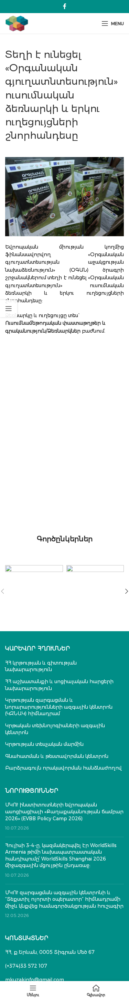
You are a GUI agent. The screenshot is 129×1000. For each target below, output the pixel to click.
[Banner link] (34, 579)
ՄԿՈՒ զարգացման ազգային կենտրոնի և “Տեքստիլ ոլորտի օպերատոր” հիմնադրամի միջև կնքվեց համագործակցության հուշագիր (64, 899)
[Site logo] (17, 23)
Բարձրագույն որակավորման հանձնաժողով (63, 768)
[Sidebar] (8, 308)
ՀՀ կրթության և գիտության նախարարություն (41, 666)
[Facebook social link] (64, 6)
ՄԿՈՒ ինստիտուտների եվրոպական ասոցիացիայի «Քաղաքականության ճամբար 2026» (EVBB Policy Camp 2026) (64, 811)
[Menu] (33, 990)
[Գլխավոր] (96, 990)
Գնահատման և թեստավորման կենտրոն (56, 756)
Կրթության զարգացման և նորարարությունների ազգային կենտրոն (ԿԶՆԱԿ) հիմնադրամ (58, 707)
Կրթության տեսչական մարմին (44, 744)
